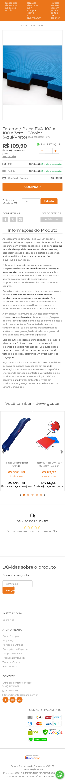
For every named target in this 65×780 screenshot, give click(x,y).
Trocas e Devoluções (13, 657)
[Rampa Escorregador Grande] (16, 435)
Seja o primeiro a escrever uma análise (32, 531)
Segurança (8, 640)
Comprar (32, 187)
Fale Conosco (10, 666)
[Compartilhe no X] (13, 219)
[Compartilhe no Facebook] (5, 219)
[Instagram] (12, 700)
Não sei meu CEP (10, 203)
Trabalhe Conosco (12, 662)
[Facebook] (5, 700)
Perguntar (10, 590)
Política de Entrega (12, 644)
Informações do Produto (32, 230)
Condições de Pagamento (16, 649)
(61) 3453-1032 (11, 686)
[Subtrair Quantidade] (42, 151)
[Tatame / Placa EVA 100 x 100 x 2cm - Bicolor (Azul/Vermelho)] (48, 435)
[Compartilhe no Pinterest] (20, 219)
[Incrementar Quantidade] (55, 151)
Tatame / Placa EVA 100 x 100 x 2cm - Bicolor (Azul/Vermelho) (49, 465)
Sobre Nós (8, 620)
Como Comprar (11, 636)
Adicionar (52, 219)
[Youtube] (19, 700)
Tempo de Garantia (12, 653)
